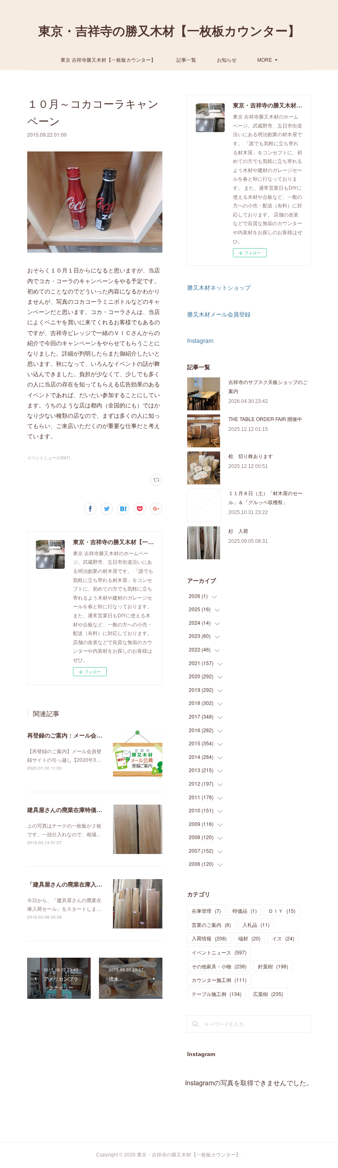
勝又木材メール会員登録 (219, 314)
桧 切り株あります (250, 455)
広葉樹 (268, 993)
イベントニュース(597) (48, 458)
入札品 (256, 924)
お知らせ (227, 59)
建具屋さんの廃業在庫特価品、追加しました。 (87, 809)
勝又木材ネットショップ (219, 287)
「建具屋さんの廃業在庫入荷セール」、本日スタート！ (99, 884)
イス (283, 938)
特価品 (244, 910)
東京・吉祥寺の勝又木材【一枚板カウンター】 (169, 31)
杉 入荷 (238, 530)
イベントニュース (219, 952)
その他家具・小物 (219, 966)
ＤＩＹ (282, 910)
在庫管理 (206, 910)
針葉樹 (273, 966)
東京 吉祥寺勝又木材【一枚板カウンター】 (108, 59)
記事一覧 (186, 59)
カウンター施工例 (219, 979)
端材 (249, 938)
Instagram (200, 340)
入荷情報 (209, 938)
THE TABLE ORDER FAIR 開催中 (265, 418)
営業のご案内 (211, 924)
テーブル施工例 (217, 993)
